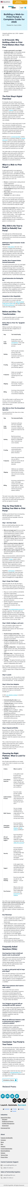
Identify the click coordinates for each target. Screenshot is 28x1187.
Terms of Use (4, 1155)
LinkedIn (21, 1109)
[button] (2, 7)
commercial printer (15, 136)
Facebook (6, 1109)
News (2, 1142)
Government (5, 1125)
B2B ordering (11, 247)
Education (4, 1119)
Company (3, 1140)
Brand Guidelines (5, 1151)
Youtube (14, 1111)
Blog (2, 1144)
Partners (3, 1153)
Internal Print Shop (6, 1117)
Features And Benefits (7, 1138)
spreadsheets (14, 342)
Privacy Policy (4, 1157)
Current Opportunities (6, 1148)
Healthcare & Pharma (7, 1121)
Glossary (3, 1146)
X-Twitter (14, 1109)
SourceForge (17, 893)
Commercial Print (5, 1128)
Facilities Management (8, 1123)
